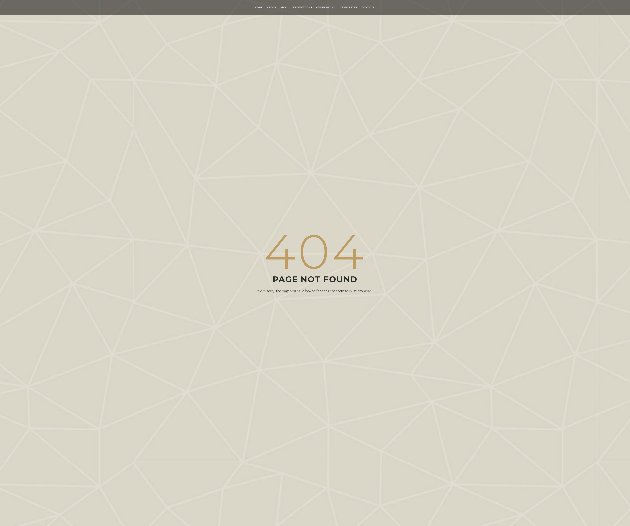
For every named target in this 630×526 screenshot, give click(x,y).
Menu (284, 7)
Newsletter (348, 7)
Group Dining (326, 7)
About (271, 7)
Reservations (302, 7)
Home (259, 7)
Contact (368, 7)
